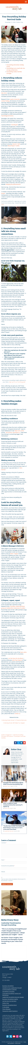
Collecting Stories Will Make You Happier (14, 723)
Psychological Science (7, 116)
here (2, 204)
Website (3, 871)
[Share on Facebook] (15, 742)
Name (3, 860)
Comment (4, 843)
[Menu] (25, 2)
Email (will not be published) (8, 865)
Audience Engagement (6, 735)
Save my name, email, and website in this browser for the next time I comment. (13, 879)
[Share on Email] (24, 742)
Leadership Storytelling (18, 735)
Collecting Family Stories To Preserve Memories (14, 720)
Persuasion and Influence (7, 736)
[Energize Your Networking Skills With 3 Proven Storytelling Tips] (14, 777)
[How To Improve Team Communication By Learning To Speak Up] (14, 800)
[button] (7, 1036)
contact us (17, 713)
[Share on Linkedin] (21, 742)
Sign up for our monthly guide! (17, 382)
